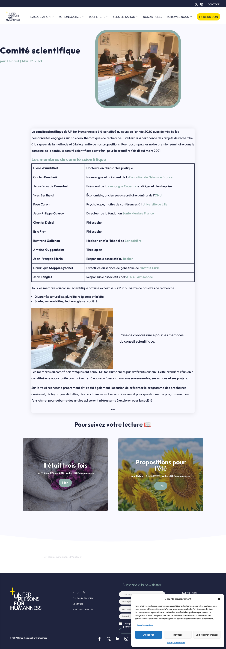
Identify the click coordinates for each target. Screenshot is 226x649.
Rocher (128, 259)
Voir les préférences (207, 634)
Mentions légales (83, 609)
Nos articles (152, 17)
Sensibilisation (124, 17)
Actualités (79, 592)
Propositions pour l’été (161, 465)
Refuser (177, 634)
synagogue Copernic (122, 186)
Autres (69, 473)
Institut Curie (150, 268)
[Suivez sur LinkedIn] (117, 638)
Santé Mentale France (138, 213)
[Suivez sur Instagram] (126, 638)
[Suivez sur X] (109, 639)
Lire (65, 482)
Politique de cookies (176, 642)
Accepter (148, 634)
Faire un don (208, 17)
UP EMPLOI (78, 604)
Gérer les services (145, 625)
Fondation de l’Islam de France (151, 177)
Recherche (97, 17)
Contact (213, 4)
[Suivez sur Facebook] (99, 638)
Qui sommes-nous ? (83, 598)
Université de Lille (154, 204)
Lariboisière (133, 241)
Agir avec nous (177, 17)
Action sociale (69, 17)
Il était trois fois (65, 465)
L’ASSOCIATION (40, 17)
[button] (219, 599)
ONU (158, 195)
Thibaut (13, 61)
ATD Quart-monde (139, 277)
